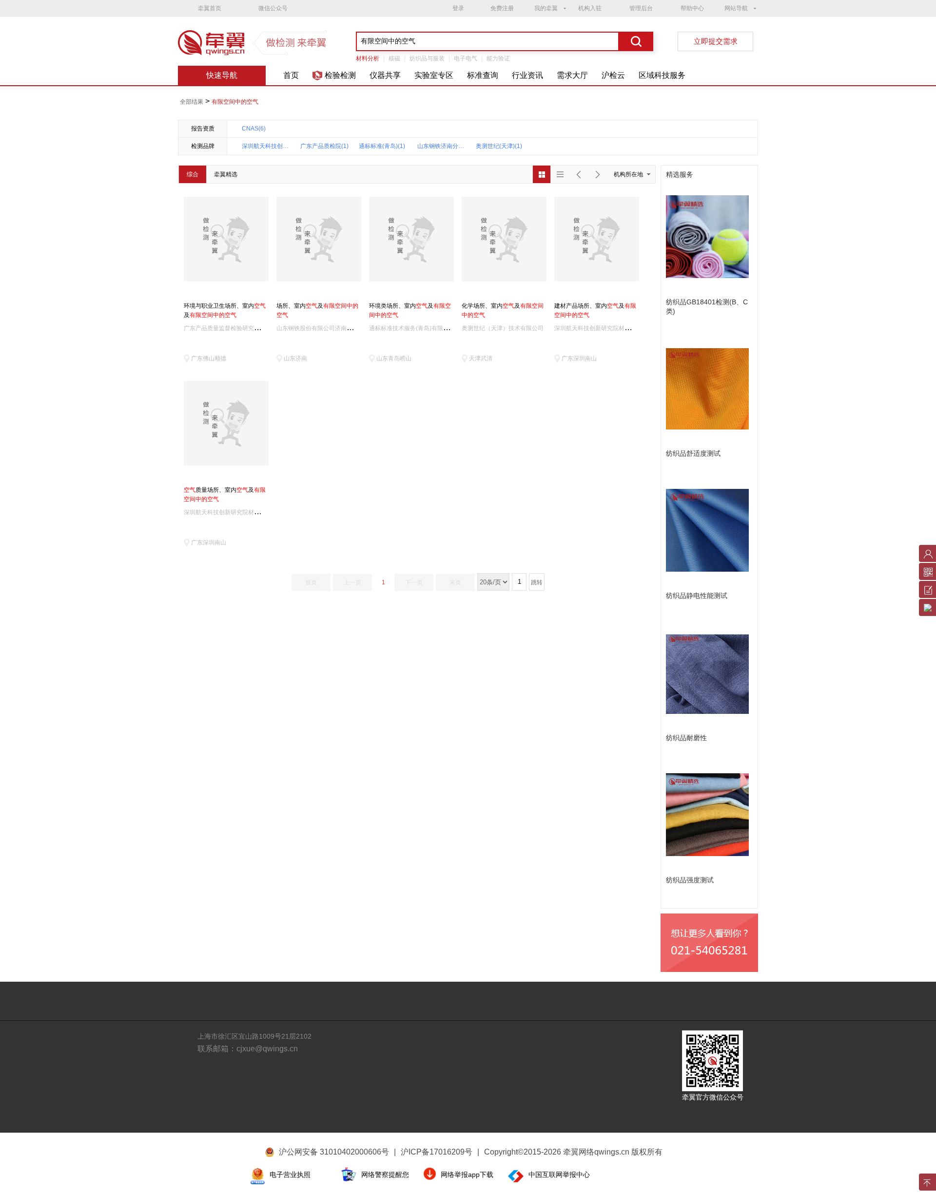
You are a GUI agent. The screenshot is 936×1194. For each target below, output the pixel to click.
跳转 (537, 582)
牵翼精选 (225, 174)
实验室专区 (433, 75)
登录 (458, 8)
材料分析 (367, 58)
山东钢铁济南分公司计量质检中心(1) (441, 146)
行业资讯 (527, 75)
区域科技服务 (662, 75)
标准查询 (482, 75)
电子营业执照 (290, 1174)
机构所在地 (628, 174)
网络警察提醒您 (385, 1174)
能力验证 (498, 58)
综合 (192, 174)
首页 (291, 75)
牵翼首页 (209, 8)
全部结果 (191, 101)
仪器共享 (385, 75)
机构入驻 (590, 8)
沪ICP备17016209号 (440, 1152)
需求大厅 (572, 75)
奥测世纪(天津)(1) (499, 146)
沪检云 (613, 75)
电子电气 (465, 58)
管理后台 (641, 8)
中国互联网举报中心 (559, 1174)
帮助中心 (692, 8)
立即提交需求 (716, 41)
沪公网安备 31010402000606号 (334, 1152)
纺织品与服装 (427, 58)
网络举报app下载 (467, 1174)
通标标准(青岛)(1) (382, 146)
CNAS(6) (254, 128)
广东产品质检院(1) (324, 146)
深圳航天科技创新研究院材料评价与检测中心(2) (266, 146)
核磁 (394, 58)
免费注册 (502, 8)
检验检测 (340, 75)
